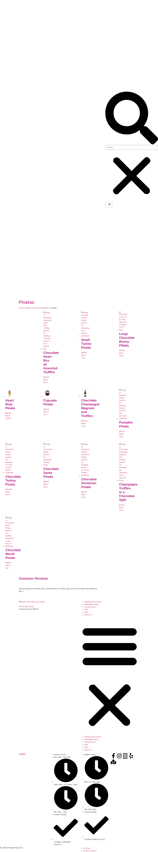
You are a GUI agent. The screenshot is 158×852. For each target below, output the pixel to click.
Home (21, 308)
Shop (86, 612)
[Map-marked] (113, 762)
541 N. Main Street (26, 606)
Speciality (45, 308)
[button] (131, 118)
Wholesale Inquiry (91, 604)
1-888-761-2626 (25, 612)
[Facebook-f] (113, 756)
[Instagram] (119, 756)
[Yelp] (131, 756)
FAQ (86, 609)
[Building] (125, 756)
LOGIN (22, 754)
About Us (88, 615)
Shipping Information (92, 602)
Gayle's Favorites (32, 308)
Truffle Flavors (90, 607)
